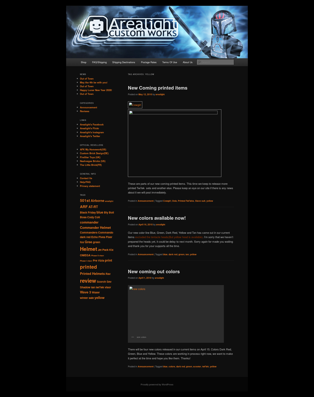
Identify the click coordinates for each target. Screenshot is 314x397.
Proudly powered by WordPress (157, 384)
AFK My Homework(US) (93, 149)
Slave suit (200, 200)
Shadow (85, 287)
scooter (197, 366)
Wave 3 (85, 292)
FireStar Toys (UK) (90, 157)
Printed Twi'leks (186, 200)
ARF (84, 206)
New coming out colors (154, 271)
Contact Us (86, 178)
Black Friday (88, 212)
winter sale (87, 298)
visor (108, 287)
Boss (83, 217)
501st (85, 200)
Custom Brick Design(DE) (94, 153)
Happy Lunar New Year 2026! (96, 90)
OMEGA (85, 255)
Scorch (101, 282)
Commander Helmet (95, 227)
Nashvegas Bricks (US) (92, 161)
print (108, 260)
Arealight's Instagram (92, 132)
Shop (83, 62)
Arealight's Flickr (89, 128)
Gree (88, 241)
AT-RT (93, 206)
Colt (97, 217)
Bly (106, 212)
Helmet (88, 248)
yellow (209, 200)
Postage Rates (149, 62)
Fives (101, 237)
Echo (94, 237)
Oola (174, 200)
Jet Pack (103, 250)
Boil (111, 212)
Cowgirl (167, 200)
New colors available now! (157, 217)
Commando (105, 232)
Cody (90, 217)
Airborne (97, 200)
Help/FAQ (85, 182)
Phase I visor (86, 260)
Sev (109, 282)
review (88, 280)
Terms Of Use (169, 62)
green (181, 254)
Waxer (96, 292)
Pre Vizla (98, 260)
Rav (108, 274)
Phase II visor (97, 255)
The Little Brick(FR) (91, 165)
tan (187, 254)
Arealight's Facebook (92, 124)
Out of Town (87, 78)
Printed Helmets (92, 273)
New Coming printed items (157, 87)
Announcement (146, 200)
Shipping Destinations (123, 62)
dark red (173, 254)
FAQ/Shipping (99, 62)
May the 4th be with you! (93, 82)
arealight (160, 94)
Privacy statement (90, 186)
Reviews (84, 111)
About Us (188, 62)
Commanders (88, 232)
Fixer (109, 237)
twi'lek (205, 366)
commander (89, 222)
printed (88, 266)
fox (82, 242)
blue (165, 254)
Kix (111, 250)
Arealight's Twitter (90, 136)
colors (172, 366)
